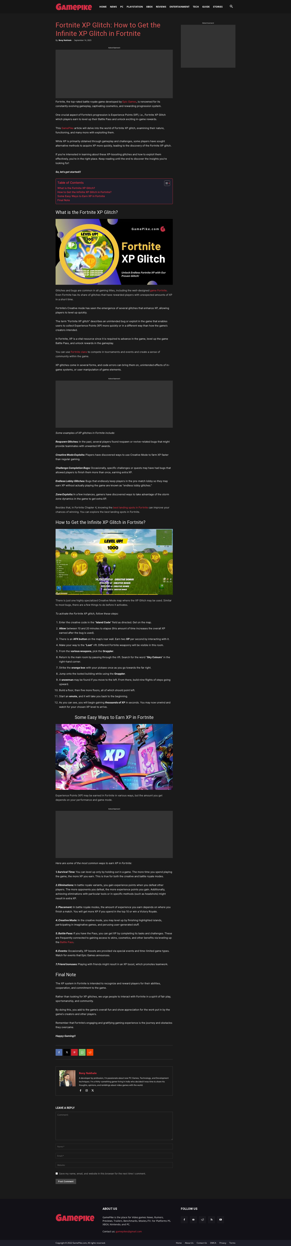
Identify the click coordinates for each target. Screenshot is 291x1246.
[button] (231, 7)
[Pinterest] (74, 1052)
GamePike (67, 128)
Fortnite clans (79, 351)
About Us (189, 1242)
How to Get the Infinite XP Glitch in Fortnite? (84, 192)
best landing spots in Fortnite (130, 507)
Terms (232, 1242)
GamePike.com (80, 1242)
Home (179, 1242)
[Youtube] (220, 1219)
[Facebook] (59, 1052)
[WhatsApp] (82, 1052)
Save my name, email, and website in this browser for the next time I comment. (102, 1173)
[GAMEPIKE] (74, 6)
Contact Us (202, 1242)
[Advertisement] (114, 73)
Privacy (222, 1242)
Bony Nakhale (65, 40)
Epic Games (129, 101)
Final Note (63, 200)
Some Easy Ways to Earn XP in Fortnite (81, 196)
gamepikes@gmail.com (129, 1231)
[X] (66, 1052)
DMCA (213, 1242)
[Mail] (193, 1219)
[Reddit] (202, 1219)
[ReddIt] (90, 1052)
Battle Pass (66, 942)
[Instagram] (88, 1091)
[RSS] (211, 1219)
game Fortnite (158, 290)
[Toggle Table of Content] (165, 183)
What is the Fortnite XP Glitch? (76, 188)
